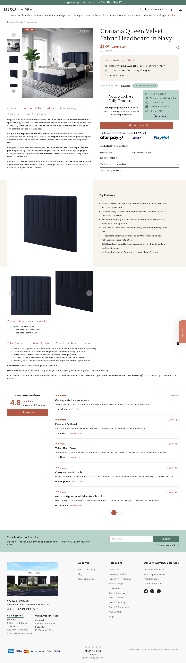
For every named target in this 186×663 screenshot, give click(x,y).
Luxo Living (152, 649)
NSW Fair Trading (117, 602)
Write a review (27, 412)
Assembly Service (117, 574)
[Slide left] (13, 35)
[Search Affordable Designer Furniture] (140, 9)
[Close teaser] (177, 343)
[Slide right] (13, 91)
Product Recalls (151, 578)
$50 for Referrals (117, 593)
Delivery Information (154, 569)
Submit (166, 539)
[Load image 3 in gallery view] (13, 73)
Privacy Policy (115, 611)
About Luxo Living (86, 569)
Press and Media (86, 578)
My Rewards (115, 588)
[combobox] (88, 9)
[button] (180, 9)
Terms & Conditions (119, 607)
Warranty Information (155, 574)
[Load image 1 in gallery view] (13, 45)
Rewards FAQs (116, 583)
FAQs (111, 616)
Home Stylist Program (120, 578)
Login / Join (114, 569)
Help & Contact (116, 597)
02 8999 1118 (24, 609)
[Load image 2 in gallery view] (13, 59)
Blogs (80, 574)
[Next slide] (89, 293)
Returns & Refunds (153, 583)
